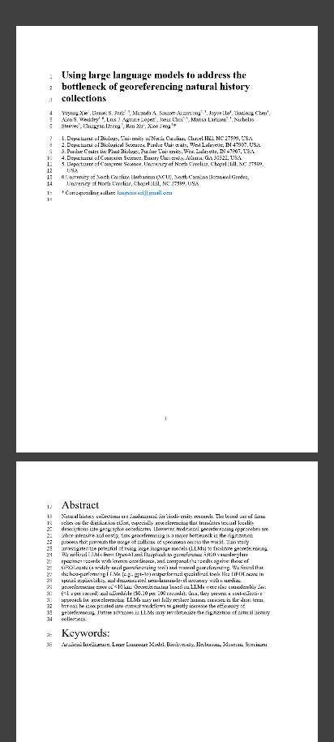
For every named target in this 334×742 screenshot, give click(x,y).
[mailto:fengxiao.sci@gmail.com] (146, 191)
